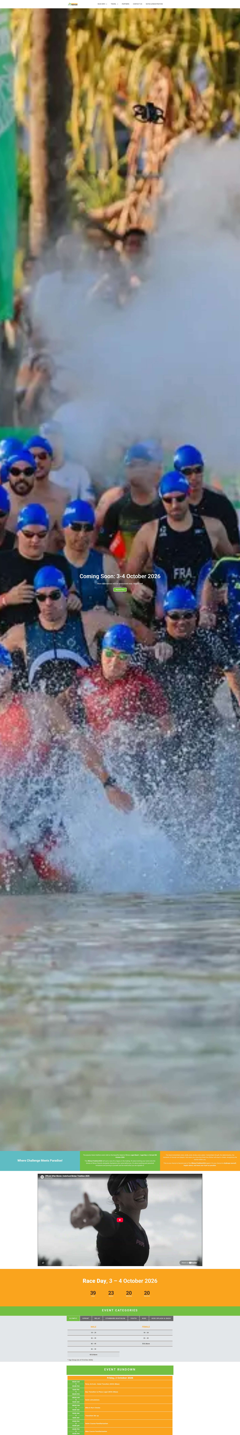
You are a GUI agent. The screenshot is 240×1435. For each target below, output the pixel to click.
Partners (125, 4)
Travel (113, 4)
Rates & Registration (154, 4)
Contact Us (137, 4)
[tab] (73, 1318)
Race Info (101, 4)
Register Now (120, 589)
